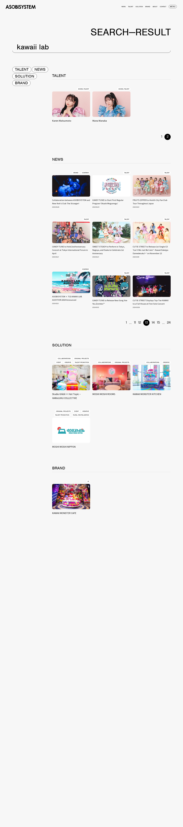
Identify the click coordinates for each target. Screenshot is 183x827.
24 (169, 322)
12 (139, 322)
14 (153, 322)
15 (158, 322)
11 (135, 322)
